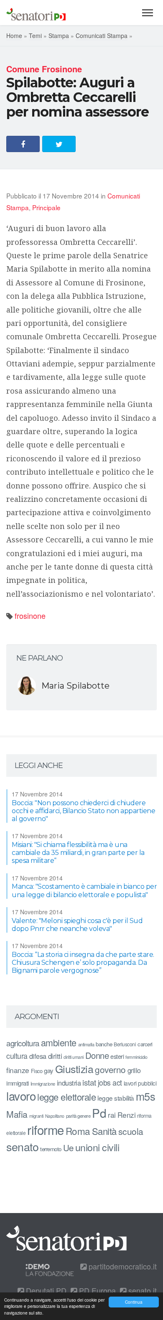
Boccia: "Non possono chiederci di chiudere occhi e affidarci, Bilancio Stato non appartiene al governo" (83, 811)
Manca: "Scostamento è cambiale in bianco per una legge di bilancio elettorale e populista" (84, 890)
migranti (36, 1116)
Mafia (17, 1114)
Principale (46, 207)
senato (22, 1146)
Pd (99, 1112)
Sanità (104, 1130)
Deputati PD (45, 1290)
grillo (134, 1070)
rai (112, 1114)
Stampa (58, 35)
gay (48, 1070)
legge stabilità (115, 1097)
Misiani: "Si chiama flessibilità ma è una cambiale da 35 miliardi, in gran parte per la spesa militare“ (78, 853)
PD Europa (96, 1290)
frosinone (30, 615)
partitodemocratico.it (122, 1266)
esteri (117, 1056)
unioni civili (97, 1147)
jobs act (110, 1082)
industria (69, 1083)
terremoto (50, 1149)
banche (104, 1044)
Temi (35, 35)
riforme (45, 1129)
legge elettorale (66, 1096)
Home (14, 35)
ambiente (58, 1042)
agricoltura (22, 1042)
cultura (17, 1055)
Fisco (37, 1071)
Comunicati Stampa (101, 35)
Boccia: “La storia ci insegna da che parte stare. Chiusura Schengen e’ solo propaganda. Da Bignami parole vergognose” (83, 962)
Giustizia (74, 1068)
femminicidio (136, 1057)
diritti (55, 1056)
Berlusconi (125, 1044)
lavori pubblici (140, 1083)
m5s (145, 1096)
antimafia (86, 1044)
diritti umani (74, 1057)
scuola (130, 1131)
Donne (97, 1055)
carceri (145, 1044)
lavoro (21, 1095)
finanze (17, 1070)
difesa (37, 1056)
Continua (134, 1302)
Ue (68, 1147)
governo (110, 1069)
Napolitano (54, 1116)
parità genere (78, 1115)
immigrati (17, 1082)
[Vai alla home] (36, 12)
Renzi (126, 1114)
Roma (78, 1130)
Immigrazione (43, 1083)
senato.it (141, 1290)
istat (89, 1082)
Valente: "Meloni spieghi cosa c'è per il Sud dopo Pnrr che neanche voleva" (77, 925)
